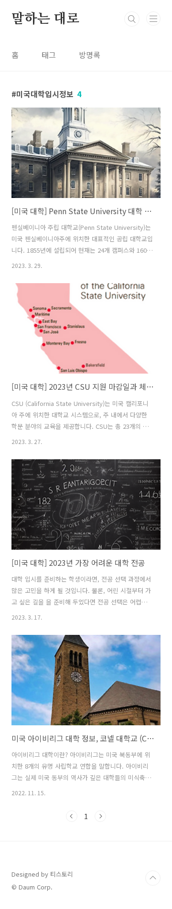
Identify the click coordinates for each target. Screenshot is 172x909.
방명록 (89, 54)
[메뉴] (153, 18)
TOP (153, 878)
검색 (132, 19)
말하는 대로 (45, 19)
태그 (49, 54)
